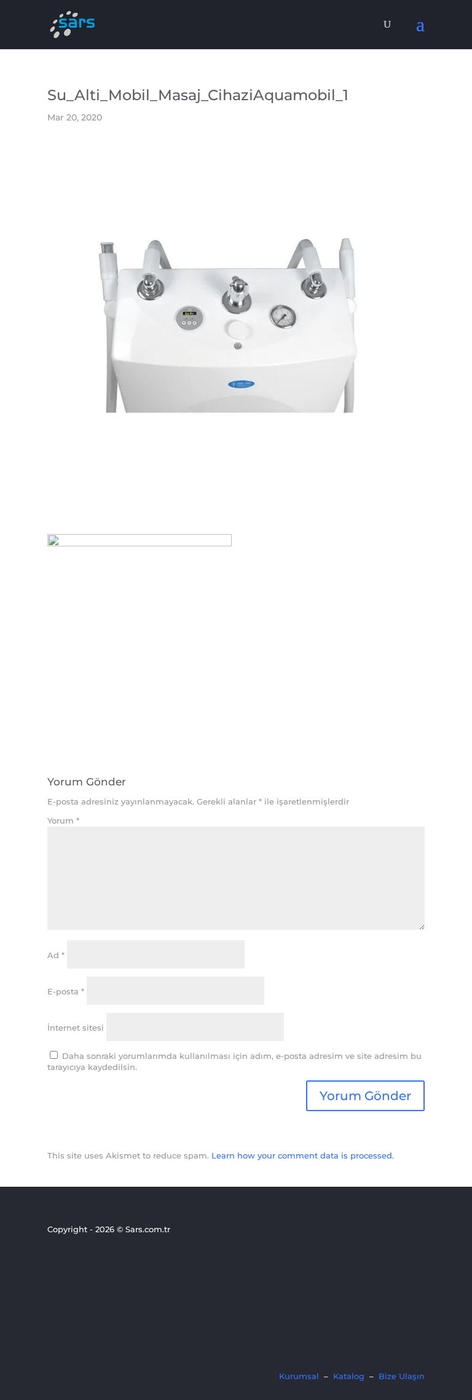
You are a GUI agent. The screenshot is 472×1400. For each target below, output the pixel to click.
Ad (56, 955)
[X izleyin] (76, 1262)
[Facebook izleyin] (55, 1262)
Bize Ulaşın (402, 1376)
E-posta (65, 991)
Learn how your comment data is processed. (302, 1155)
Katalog (348, 1376)
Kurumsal (299, 1376)
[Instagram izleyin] (97, 1262)
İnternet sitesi (75, 1027)
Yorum (63, 820)
